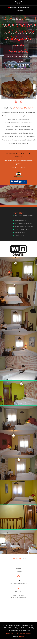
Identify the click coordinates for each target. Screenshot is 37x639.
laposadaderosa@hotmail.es (19, 7)
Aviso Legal (9, 633)
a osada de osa (16, 18)
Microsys (21, 636)
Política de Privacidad (24, 633)
